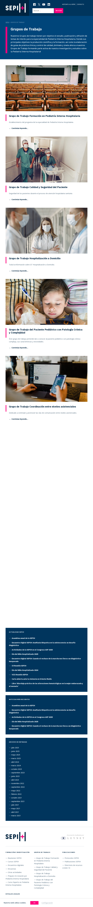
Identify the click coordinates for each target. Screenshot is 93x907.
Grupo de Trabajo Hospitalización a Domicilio (35, 258)
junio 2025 (15, 751)
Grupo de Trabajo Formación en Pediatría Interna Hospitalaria (44, 115)
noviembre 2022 (17, 783)
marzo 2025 (16, 758)
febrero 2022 (16, 794)
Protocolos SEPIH (72, 858)
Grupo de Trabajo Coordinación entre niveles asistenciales (42, 406)
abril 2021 (15, 812)
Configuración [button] (47, 902)
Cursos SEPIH (13, 861)
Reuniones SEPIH (14, 858)
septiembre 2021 (18, 801)
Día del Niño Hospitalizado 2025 (25, 654)
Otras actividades (15, 872)
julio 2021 (15, 805)
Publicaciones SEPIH (73, 861)
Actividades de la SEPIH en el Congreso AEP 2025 (32, 650)
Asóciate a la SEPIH (68, 4)
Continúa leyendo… (20, 128)
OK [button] (34, 903)
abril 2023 (15, 780)
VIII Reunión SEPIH (20, 675)
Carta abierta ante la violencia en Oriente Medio (32, 679)
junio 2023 (15, 776)
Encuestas (12, 869)
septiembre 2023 (18, 772)
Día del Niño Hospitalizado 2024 (25, 670)
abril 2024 (15, 762)
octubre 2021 (16, 798)
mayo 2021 (15, 808)
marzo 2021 (16, 815)
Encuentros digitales (16, 865)
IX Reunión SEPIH (19, 666)
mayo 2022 (15, 790)
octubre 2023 (16, 769)
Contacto (80, 4)
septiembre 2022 (18, 787)
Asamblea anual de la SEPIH (23, 638)
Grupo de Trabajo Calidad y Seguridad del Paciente (38, 187)
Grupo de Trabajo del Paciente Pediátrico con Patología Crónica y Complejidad (45, 331)
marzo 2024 (16, 765)
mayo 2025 (15, 755)
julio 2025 (15, 747)
